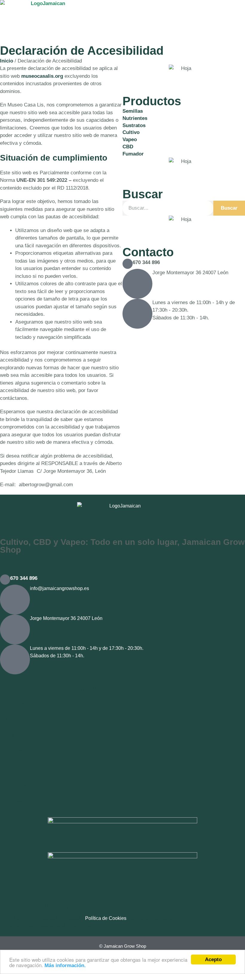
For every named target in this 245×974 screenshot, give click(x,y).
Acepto (213, 959)
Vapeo (13, 768)
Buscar (229, 208)
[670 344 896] (127, 264)
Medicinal (17, 784)
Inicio (6, 61)
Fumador (16, 801)
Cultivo (14, 751)
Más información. (65, 965)
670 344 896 (146, 262)
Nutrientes (18, 719)
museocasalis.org (42, 76)
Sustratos (17, 735)
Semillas (16, 702)
